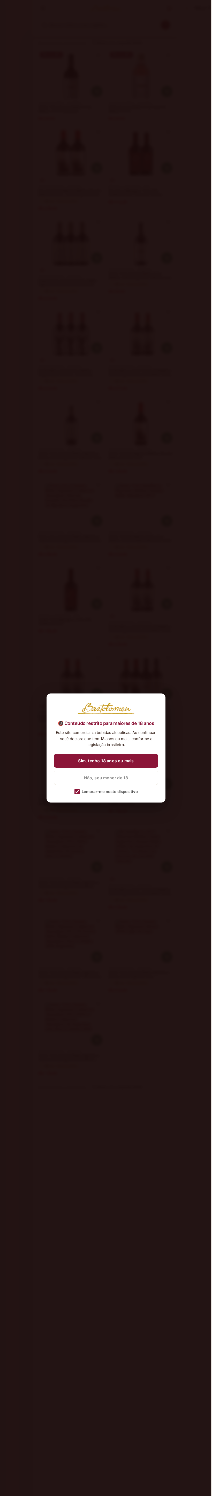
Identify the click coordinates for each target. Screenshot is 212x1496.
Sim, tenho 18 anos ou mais (106, 760)
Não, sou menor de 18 (106, 777)
